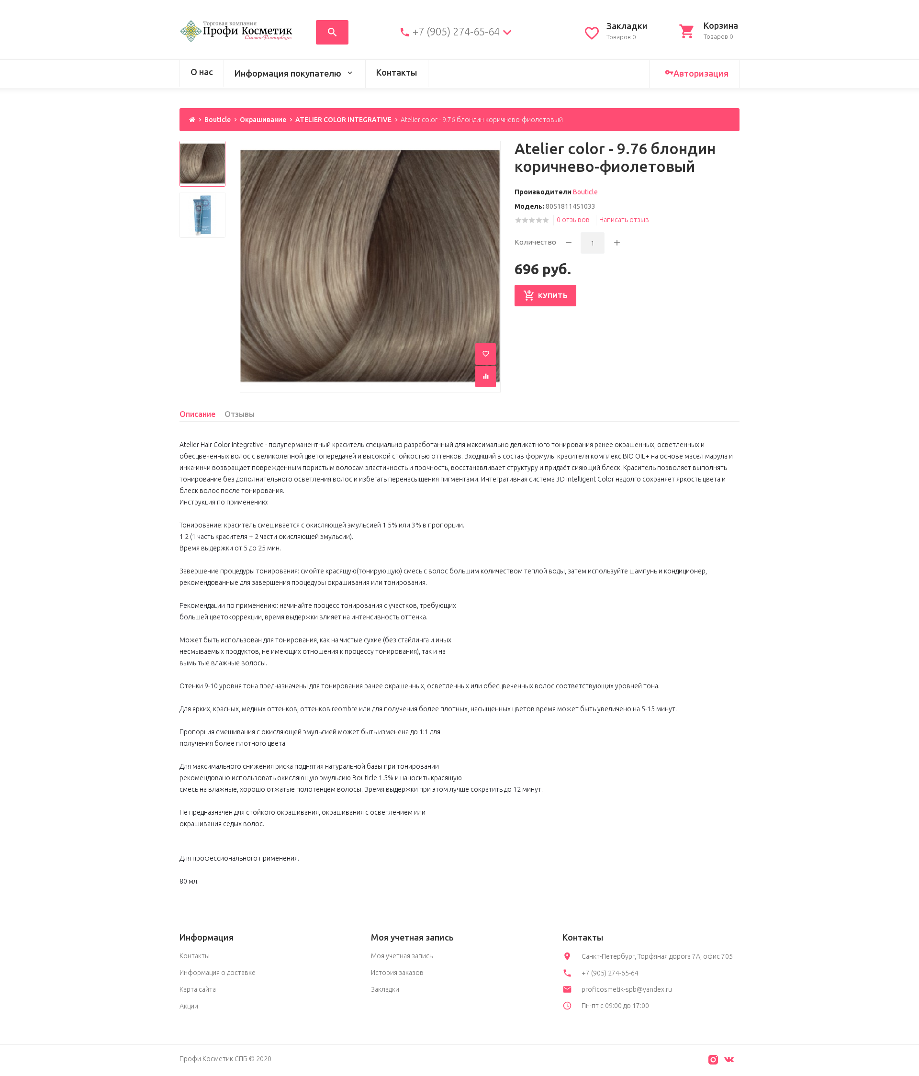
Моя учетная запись (402, 956)
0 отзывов (573, 220)
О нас (202, 72)
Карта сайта (197, 989)
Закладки (385, 989)
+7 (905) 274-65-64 (456, 31)
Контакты (396, 72)
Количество (535, 242)
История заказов (397, 972)
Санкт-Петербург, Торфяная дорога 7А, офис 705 (657, 956)
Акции (188, 1006)
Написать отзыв (624, 220)
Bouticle (217, 119)
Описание (197, 414)
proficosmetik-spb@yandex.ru (627, 989)
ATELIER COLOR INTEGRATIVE (343, 119)
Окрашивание (263, 119)
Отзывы (239, 414)
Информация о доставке (217, 972)
